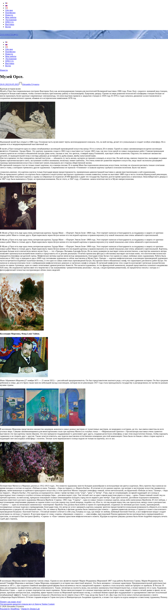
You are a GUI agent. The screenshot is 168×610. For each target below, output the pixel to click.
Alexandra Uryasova (9, 34)
